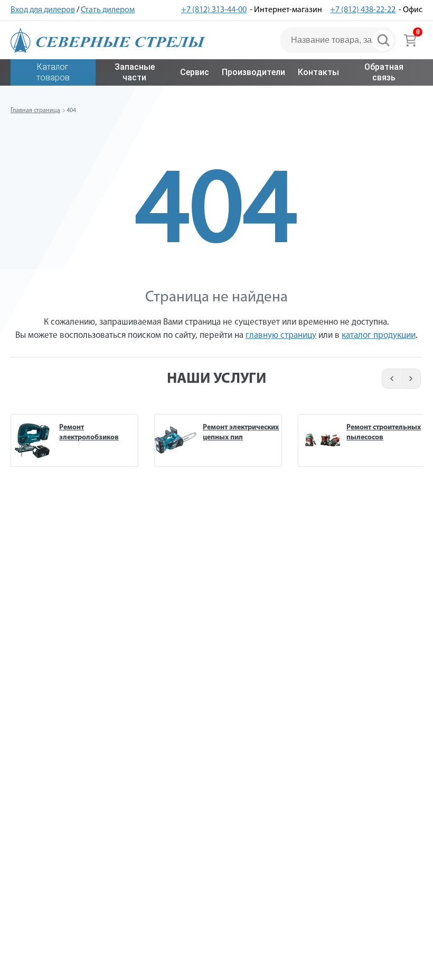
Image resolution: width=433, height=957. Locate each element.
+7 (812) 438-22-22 (363, 10)
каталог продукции (379, 335)
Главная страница (35, 110)
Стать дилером (108, 10)
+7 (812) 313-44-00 (214, 10)
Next (411, 379)
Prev (390, 379)
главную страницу (281, 335)
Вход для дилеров (43, 10)
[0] (410, 40)
